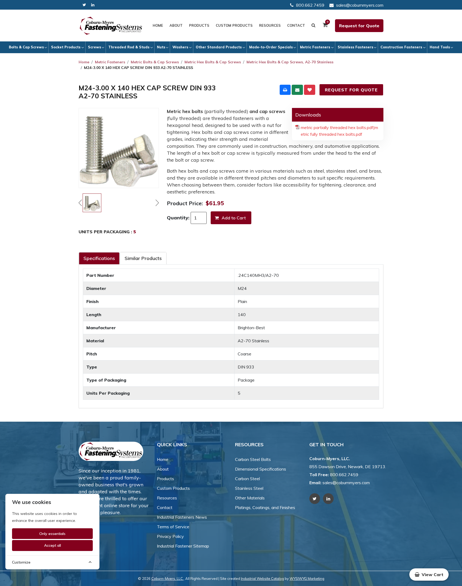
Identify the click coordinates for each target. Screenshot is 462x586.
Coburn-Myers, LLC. (167, 578)
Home (158, 25)
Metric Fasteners (315, 47)
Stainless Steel (249, 488)
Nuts (161, 47)
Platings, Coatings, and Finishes (265, 507)
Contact (296, 25)
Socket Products (65, 47)
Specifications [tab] (99, 258)
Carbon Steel (247, 478)
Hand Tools (440, 47)
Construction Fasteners (401, 47)
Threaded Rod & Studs (128, 47)
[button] (429, 574)
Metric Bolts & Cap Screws (155, 62)
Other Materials (250, 497)
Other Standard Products (219, 47)
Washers (180, 47)
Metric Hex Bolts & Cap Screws (212, 62)
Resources (270, 25)
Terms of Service (173, 526)
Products (199, 25)
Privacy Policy (170, 536)
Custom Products (234, 25)
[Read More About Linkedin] (92, 5)
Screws (94, 47)
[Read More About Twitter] (84, 5)
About (176, 25)
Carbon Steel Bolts (253, 459)
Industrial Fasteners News (182, 517)
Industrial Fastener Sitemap (183, 546)
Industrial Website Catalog (262, 578)
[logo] (111, 26)
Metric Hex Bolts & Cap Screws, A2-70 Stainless (290, 62)
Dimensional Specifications (260, 469)
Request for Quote (359, 25)
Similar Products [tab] (143, 258)
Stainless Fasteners (355, 47)
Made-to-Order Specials (271, 47)
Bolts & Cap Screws (26, 47)
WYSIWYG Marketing (307, 578)
